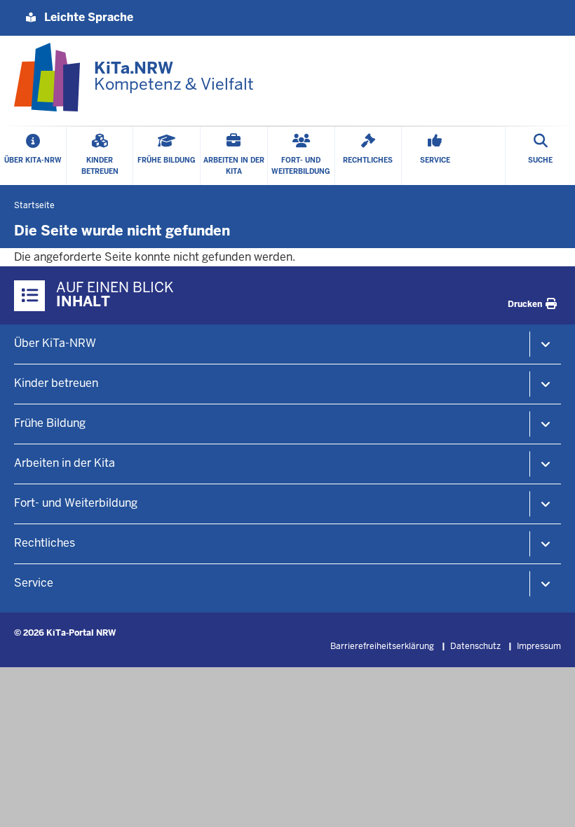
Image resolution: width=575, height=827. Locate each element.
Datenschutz (475, 646)
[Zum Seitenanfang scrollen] (547, 801)
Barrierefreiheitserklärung (382, 646)
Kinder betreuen (56, 383)
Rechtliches (44, 542)
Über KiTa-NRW (55, 343)
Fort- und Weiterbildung (75, 502)
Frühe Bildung (50, 423)
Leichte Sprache (87, 17)
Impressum (539, 646)
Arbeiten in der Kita (64, 463)
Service (33, 582)
